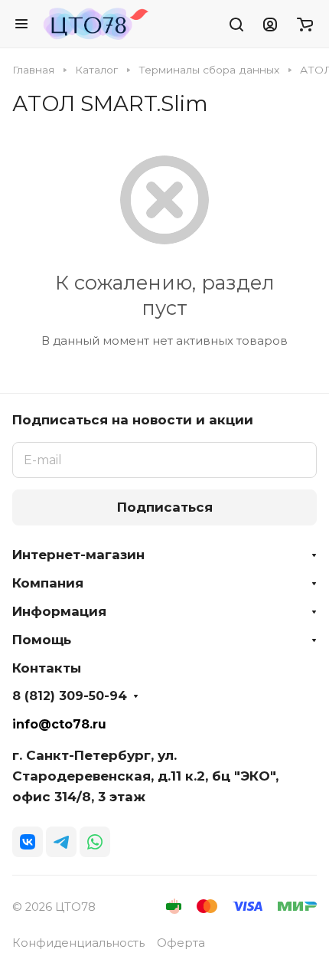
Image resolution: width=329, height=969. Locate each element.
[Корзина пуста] (305, 23)
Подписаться (165, 507)
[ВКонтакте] (27, 842)
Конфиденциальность (78, 943)
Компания (47, 583)
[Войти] (270, 23)
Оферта (181, 943)
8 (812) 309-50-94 (69, 696)
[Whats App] (95, 842)
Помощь (41, 639)
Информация (59, 611)
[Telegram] (61, 842)
